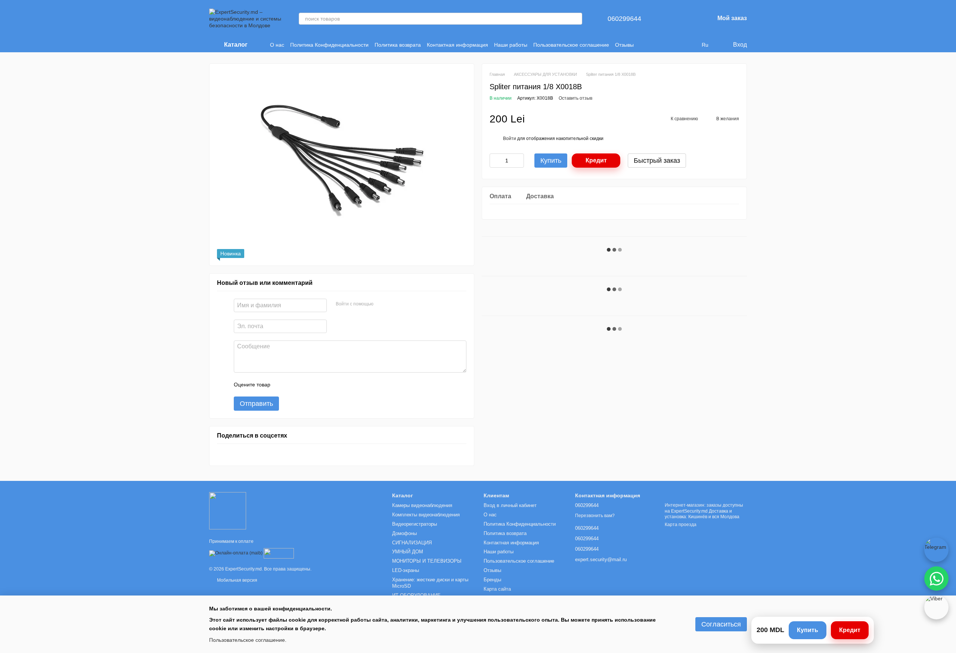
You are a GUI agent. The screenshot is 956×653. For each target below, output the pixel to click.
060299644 (624, 18)
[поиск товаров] (576, 19)
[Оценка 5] (330, 384)
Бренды (492, 579)
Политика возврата (398, 45)
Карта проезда (680, 524)
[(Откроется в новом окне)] (279, 553)
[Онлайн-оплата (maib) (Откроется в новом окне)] (236, 553)
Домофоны (404, 533)
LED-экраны (405, 570)
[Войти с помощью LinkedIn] (405, 304)
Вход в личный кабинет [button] (510, 505)
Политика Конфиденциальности (329, 45)
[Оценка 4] (319, 384)
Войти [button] (509, 138)
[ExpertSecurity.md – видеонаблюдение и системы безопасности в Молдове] (227, 510)
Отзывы (624, 45)
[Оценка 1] (283, 384)
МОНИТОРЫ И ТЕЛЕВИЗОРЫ (427, 561)
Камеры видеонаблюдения (422, 505)
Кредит (596, 160)
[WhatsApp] (936, 578)
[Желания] (689, 19)
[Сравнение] (670, 19)
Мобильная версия (236, 580)
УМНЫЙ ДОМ (407, 551)
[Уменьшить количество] (495, 160)
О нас (277, 45)
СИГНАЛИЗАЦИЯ (412, 542)
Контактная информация (457, 45)
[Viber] (936, 607)
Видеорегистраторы (414, 524)
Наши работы (510, 45)
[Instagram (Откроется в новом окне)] (654, 45)
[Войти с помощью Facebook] (381, 304)
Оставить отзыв (575, 98)
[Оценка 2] (295, 384)
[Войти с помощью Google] (393, 304)
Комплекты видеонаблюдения (426, 514)
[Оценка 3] (307, 384)
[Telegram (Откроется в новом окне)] (690, 45)
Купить (807, 630)
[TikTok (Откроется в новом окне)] (663, 45)
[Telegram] (936, 550)
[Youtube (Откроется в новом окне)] (681, 45)
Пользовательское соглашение (571, 45)
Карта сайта (497, 589)
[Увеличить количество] (518, 160)
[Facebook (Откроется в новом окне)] (672, 45)
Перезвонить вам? (595, 515)
